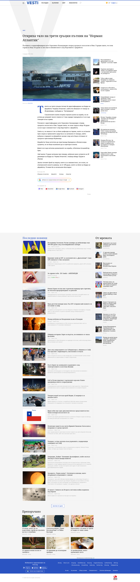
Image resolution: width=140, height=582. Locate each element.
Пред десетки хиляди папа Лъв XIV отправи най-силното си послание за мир (70, 305)
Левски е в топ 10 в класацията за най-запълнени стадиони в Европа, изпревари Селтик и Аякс (110, 317)
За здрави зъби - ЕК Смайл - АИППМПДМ (63, 273)
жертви (69, 174)
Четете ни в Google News (36, 571)
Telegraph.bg (114, 565)
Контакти (115, 570)
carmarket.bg (103, 112)
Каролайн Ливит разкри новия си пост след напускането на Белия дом (109, 155)
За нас (67, 570)
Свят (63, 3)
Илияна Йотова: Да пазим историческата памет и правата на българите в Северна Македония (108, 143)
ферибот (54, 174)
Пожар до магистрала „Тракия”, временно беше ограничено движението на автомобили (110, 340)
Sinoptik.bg (84, 565)
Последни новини (35, 238)
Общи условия (83, 570)
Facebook (71, 189)
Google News (61, 189)
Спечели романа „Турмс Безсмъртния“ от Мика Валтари (55, 530)
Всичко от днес (58, 506)
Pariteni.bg (99, 565)
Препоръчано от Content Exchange (85, 558)
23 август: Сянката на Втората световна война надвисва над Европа (68, 491)
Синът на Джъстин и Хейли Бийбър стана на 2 (110, 294)
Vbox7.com (66, 563)
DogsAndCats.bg (98, 563)
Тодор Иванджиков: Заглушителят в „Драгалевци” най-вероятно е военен (109, 329)
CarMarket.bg (108, 563)
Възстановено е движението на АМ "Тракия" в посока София (109, 61)
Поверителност (93, 570)
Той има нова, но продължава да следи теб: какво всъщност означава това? (110, 284)
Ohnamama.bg (75, 565)
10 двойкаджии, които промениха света (79, 551)
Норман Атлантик (43, 174)
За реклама (74, 570)
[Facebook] (118, 572)
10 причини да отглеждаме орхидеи (56, 551)
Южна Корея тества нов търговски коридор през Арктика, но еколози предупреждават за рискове (69, 289)
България (55, 3)
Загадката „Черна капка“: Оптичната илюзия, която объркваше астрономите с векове (67, 474)
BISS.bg (116, 563)
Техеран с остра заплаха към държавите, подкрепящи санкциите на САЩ (68, 442)
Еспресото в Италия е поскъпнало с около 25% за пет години (109, 89)
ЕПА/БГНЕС (30, 103)
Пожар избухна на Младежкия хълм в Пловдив (65, 319)
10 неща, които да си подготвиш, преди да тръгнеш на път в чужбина (33, 530)
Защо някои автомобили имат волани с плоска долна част (109, 109)
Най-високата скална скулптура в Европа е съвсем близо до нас (110, 274)
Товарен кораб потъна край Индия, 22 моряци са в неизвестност (66, 396)
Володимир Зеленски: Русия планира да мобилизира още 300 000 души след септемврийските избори (69, 243)
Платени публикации (105, 570)
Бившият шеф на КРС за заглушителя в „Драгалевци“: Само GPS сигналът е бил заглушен (69, 259)
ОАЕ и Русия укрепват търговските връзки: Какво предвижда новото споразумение (66, 381)
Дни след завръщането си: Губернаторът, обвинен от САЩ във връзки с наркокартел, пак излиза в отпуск (69, 350)
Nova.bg (89, 563)
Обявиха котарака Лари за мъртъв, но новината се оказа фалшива (69, 335)
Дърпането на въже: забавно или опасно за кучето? (110, 244)
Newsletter (50, 189)
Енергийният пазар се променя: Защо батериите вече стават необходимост (108, 99)
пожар (62, 174)
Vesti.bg (32, 2)
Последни (44, 3)
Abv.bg (59, 563)
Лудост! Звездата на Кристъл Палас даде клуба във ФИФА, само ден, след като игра (109, 305)
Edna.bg (106, 565)
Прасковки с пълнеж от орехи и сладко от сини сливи (82, 529)
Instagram (81, 189)
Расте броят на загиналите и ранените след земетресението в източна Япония (64, 366)
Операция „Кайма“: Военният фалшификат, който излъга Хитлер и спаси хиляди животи (69, 457)
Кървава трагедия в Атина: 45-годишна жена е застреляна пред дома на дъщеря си (109, 71)
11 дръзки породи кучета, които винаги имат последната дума (110, 254)
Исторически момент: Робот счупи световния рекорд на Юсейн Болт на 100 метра (109, 132)
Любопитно (73, 3)
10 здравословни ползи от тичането (31, 551)
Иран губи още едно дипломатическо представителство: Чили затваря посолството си (68, 412)
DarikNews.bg (81, 563)
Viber (41, 189)
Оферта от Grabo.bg (52, 275)
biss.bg (102, 103)
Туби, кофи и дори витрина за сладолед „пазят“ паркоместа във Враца (109, 80)
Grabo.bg (92, 565)
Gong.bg (73, 563)
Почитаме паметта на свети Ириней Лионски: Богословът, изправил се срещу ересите (69, 427)
